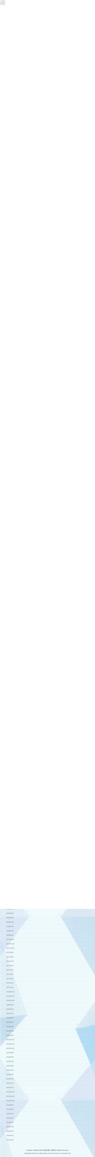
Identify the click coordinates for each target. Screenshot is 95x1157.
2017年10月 (10, 948)
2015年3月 (10, 1079)
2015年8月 (10, 1057)
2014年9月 (10, 1105)
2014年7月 (10, 1114)
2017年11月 (10, 944)
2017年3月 (10, 979)
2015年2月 (10, 1083)
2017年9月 (10, 953)
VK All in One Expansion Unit (62, 1153)
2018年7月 (10, 909)
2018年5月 (10, 918)
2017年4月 (10, 974)
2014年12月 (10, 1092)
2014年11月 (10, 1096)
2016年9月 (10, 1005)
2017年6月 (10, 966)
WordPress (35, 1153)
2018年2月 (10, 931)
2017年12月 (10, 939)
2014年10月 (10, 1101)
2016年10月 (10, 1000)
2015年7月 (10, 1061)
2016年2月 (10, 1031)
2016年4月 (10, 1022)
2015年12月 (10, 1040)
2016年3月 (10, 1027)
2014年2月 (10, 1135)
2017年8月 (10, 957)
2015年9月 (10, 1053)
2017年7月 (10, 961)
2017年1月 (10, 987)
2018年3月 (10, 926)
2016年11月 (10, 996)
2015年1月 (10, 1087)
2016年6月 (10, 1018)
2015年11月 (10, 1044)
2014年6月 (10, 1118)
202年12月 (10, 1140)
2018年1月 (10, 935)
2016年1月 (10, 1035)
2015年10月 (10, 1048)
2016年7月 (10, 1013)
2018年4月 (10, 922)
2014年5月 (10, 1122)
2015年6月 (10, 1066)
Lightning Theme (47, 1153)
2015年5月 (10, 1070)
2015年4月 (10, 1074)
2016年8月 (10, 1009)
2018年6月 (10, 913)
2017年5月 (10, 970)
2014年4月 (10, 1127)
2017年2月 (10, 983)
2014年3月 (10, 1131)
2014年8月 (10, 1109)
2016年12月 (10, 992)
